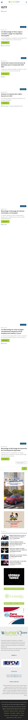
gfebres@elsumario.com (16, 675)
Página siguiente (20, 462)
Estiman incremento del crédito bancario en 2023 (11, 95)
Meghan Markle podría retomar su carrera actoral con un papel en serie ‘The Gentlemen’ (18, 537)
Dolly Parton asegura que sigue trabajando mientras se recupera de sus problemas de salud (18, 550)
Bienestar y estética (14, 711)
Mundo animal (10, 717)
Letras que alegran (14, 715)
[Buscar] (24, 468)
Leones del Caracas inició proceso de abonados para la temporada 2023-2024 (13, 65)
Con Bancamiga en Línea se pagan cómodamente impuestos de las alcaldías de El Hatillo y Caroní (12, 331)
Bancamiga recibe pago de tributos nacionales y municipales (12, 212)
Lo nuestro (21, 715)
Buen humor (21, 711)
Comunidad (6, 713)
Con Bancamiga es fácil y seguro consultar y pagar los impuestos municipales (11, 34)
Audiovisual (6, 711)
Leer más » (5, 42)
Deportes (18, 713)
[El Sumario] (14, 2)
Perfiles (15, 717)
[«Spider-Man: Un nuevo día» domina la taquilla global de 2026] (4, 556)
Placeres (20, 717)
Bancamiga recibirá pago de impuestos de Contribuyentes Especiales (14, 449)
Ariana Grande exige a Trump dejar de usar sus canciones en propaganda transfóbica (18, 562)
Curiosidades (12, 713)
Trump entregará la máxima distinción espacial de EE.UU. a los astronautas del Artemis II (18, 543)
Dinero (22, 713)
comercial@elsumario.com (15, 676)
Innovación (6, 715)
